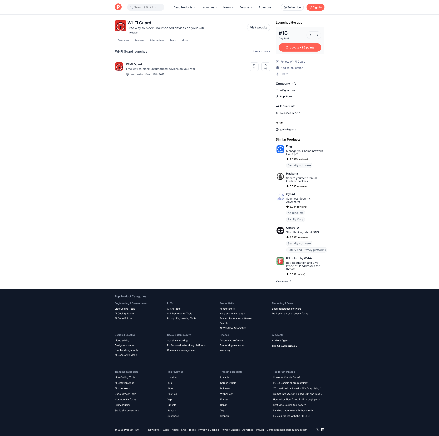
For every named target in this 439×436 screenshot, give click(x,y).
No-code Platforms (125, 399)
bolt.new (225, 388)
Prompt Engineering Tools (181, 318)
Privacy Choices (230, 429)
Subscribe (294, 7)
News (227, 7)
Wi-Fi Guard (134, 64)
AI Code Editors (123, 318)
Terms (192, 429)
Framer (224, 399)
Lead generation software (286, 308)
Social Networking (177, 340)
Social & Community (179, 334)
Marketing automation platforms (290, 313)
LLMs (170, 303)
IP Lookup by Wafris (299, 258)
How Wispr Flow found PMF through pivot (296, 399)
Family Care (295, 219)
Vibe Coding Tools (125, 308)
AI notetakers (227, 308)
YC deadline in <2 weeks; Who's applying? (297, 388)
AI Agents (277, 334)
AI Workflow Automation (233, 327)
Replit (223, 404)
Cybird (290, 194)
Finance (224, 334)
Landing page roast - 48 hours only (293, 410)
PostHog (172, 393)
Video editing (122, 340)
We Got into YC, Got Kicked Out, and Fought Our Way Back (298, 394)
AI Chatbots (173, 308)
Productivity (227, 303)
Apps (166, 429)
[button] (185, 40)
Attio (170, 388)
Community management (181, 350)
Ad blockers (295, 213)
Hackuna (292, 173)
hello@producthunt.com (293, 429)
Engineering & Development (131, 303)
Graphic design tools (126, 350)
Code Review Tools (125, 393)
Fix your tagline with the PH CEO (291, 415)
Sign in (317, 7)
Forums (245, 7)
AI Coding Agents (124, 313)
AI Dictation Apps (124, 382)
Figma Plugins (122, 404)
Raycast (172, 410)
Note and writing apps (232, 313)
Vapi (169, 399)
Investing (225, 350)
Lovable (171, 377)
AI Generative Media (126, 354)
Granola (171, 404)
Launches (207, 7)
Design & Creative (125, 334)
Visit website (258, 27)
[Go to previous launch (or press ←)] (310, 35)
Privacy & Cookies (208, 429)
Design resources (124, 345)
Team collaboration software (235, 318)
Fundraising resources (232, 345)
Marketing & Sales (282, 303)
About (175, 429)
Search (224, 323)
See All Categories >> (285, 345)
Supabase (173, 415)
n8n (169, 382)
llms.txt (260, 429)
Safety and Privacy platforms (307, 250)
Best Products (183, 7)
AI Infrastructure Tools (179, 313)
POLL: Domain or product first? (290, 382)
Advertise (265, 7)
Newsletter (154, 429)
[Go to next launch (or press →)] (317, 35)
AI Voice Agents (281, 340)
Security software (299, 165)
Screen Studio (228, 382)
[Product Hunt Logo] (118, 7)
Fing (289, 146)
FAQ (183, 429)
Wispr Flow (226, 393)
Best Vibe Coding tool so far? (289, 404)
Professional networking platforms (186, 345)
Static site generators (127, 410)
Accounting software (231, 340)
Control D (292, 227)
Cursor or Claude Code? (286, 377)
